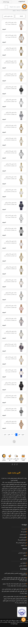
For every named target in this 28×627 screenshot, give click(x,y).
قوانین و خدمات (22, 537)
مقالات (24, 556)
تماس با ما (24, 529)
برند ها (18, 10)
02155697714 (21, 2)
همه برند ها (23, 532)
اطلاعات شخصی (22, 566)
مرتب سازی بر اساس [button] (8, 16)
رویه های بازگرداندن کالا (21, 543)
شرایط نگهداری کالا (22, 540)
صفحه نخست (24, 10)
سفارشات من (23, 563)
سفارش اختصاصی (22, 553)
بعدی (9, 434)
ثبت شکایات (23, 545)
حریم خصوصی (23, 534)
